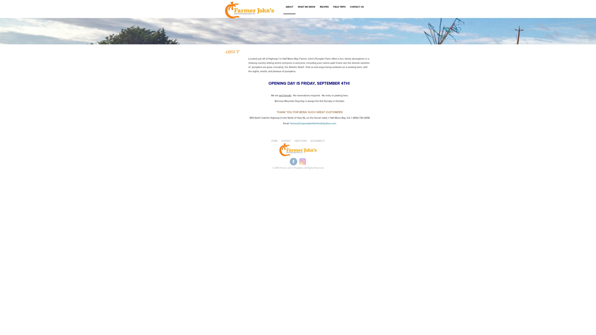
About (289, 7)
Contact (286, 141)
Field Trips (338, 7)
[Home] (249, 11)
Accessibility (318, 141)
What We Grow (306, 7)
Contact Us (357, 7)
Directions (301, 141)
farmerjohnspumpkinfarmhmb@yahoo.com (313, 123)
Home (274, 141)
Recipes (324, 7)
